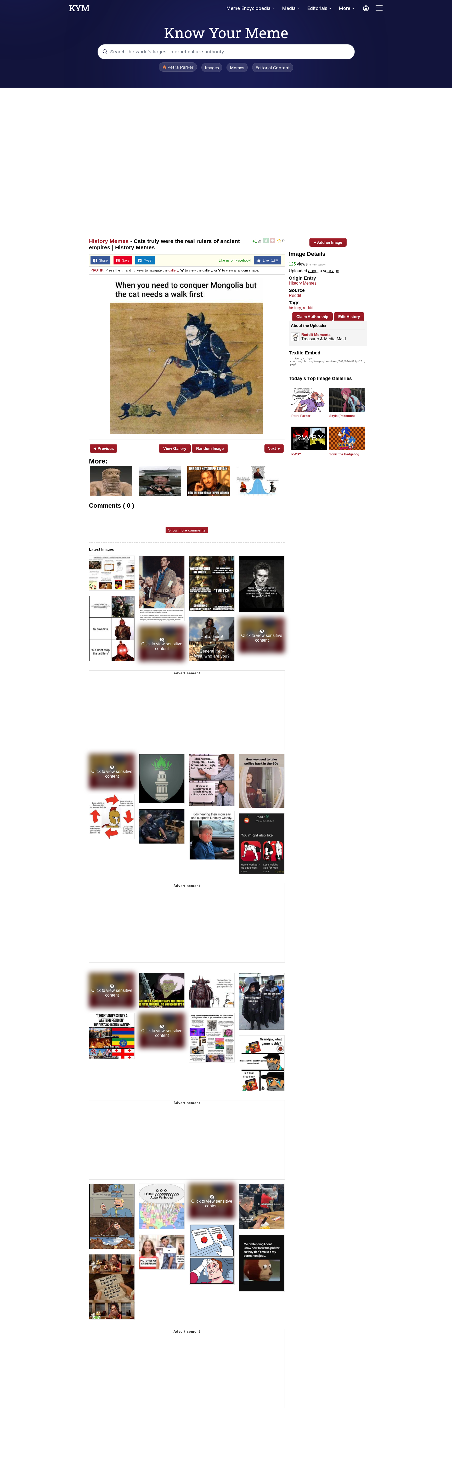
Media (289, 8)
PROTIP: (97, 270)
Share (102, 260)
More (344, 8)
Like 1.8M (269, 260)
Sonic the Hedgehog (344, 454)
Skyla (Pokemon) (342, 416)
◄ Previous (103, 448)
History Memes (109, 241)
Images (212, 67)
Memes (237, 67)
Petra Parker (300, 416)
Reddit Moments (316, 334)
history (295, 308)
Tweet (147, 260)
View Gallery (174, 448)
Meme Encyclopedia (248, 8)
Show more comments (186, 530)
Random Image (210, 448)
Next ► (274, 448)
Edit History (349, 316)
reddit (308, 308)
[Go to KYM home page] (79, 9)
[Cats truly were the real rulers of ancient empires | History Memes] (187, 356)
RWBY (296, 454)
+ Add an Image (328, 242)
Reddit (295, 295)
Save (124, 260)
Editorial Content (273, 67)
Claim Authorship (312, 316)
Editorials (317, 8)
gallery (173, 270)
